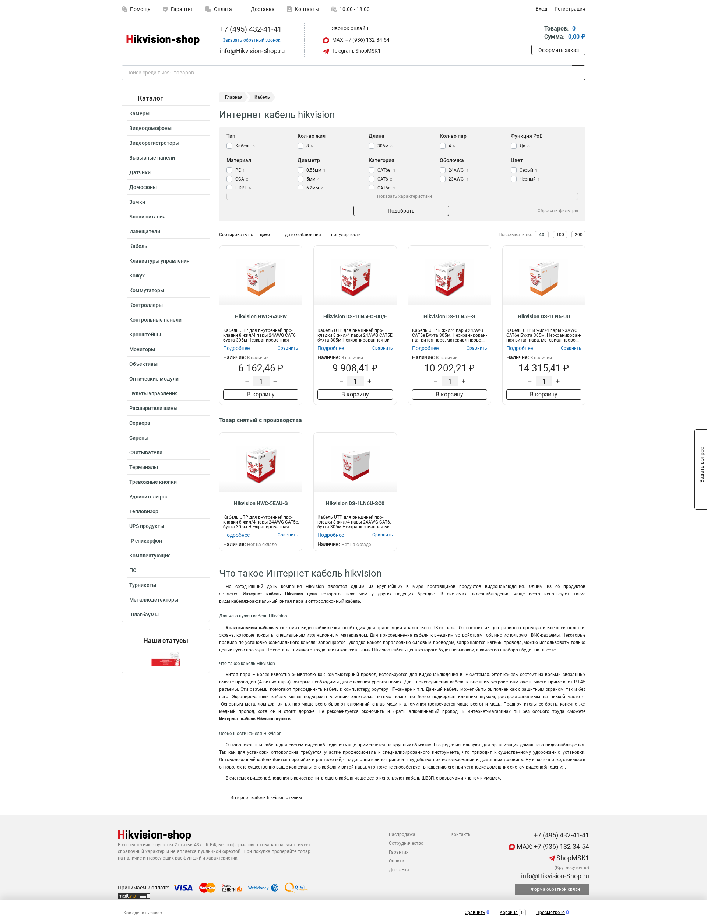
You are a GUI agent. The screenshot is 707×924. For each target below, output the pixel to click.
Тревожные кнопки (153, 482)
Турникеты (142, 585)
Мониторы (142, 349)
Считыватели (145, 452)
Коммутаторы (146, 290)
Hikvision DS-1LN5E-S (449, 316)
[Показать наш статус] (165, 658)
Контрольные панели (155, 320)
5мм (313, 179)
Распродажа (402, 834)
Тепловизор (143, 511)
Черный (530, 179)
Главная (234, 97)
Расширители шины (153, 408)
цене (265, 234)
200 (579, 234)
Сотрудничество (406, 843)
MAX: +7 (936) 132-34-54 (360, 40)
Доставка (262, 9)
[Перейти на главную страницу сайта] (163, 40)
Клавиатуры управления (159, 261)
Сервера (139, 423)
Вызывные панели (152, 158)
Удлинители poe (149, 497)
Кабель (138, 246)
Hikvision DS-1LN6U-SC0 (355, 503)
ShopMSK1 (572, 858)
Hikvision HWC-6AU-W (261, 316)
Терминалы (143, 467)
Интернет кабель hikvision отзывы (266, 797)
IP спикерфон (145, 541)
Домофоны (143, 187)
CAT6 (384, 179)
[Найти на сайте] (578, 72)
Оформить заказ (558, 50)
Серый (528, 170)
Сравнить (475, 912)
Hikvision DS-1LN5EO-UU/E (355, 316)
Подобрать (401, 211)
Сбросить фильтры (558, 210)
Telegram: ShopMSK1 (356, 51)
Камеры (139, 113)
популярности (346, 234)
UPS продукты (146, 526)
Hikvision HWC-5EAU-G (261, 503)
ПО (133, 570)
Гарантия (182, 9)
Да (525, 145)
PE (240, 170)
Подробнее (236, 348)
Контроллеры (146, 305)
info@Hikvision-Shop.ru (554, 876)
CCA (241, 179)
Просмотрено (550, 912)
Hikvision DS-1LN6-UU (544, 316)
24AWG (459, 170)
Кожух (137, 276)
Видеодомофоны (150, 128)
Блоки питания (147, 217)
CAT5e (386, 187)
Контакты (307, 9)
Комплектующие (150, 556)
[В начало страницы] (579, 912)
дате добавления (303, 234)
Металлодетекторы (153, 600)
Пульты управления (153, 393)
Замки (137, 202)
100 (560, 234)
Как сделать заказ (142, 913)
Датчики (140, 172)
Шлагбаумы (144, 614)
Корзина (509, 912)
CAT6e (386, 170)
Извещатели (144, 231)
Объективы (143, 364)
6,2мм (314, 187)
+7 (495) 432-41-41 (250, 29)
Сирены (138, 438)
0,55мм (316, 170)
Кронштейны (145, 334)
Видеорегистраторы (154, 143)
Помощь (140, 9)
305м (385, 145)
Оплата (223, 9)
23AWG (459, 179)
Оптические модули (154, 379)
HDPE (243, 187)
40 (541, 234)
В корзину (261, 394)
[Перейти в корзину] (536, 33)
